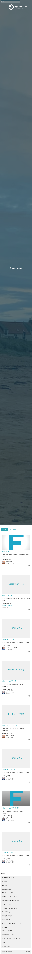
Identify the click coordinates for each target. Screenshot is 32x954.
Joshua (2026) (6, 889)
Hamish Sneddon (15, 952)
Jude (3, 942)
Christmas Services (8, 935)
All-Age (4, 881)
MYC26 (4, 927)
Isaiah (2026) (6, 919)
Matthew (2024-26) (8, 878)
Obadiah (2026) (7, 931)
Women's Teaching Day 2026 (11, 923)
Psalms (4, 885)
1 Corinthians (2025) (8, 893)
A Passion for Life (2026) (9, 908)
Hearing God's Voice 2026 (10, 896)
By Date (4, 530)
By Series (13, 530)
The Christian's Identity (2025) (11, 938)
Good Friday (6, 912)
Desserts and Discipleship (10, 900)
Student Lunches (7, 904)
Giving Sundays (7, 916)
